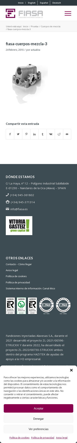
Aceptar (38, 408)
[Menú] (66, 13)
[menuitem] (21, 3)
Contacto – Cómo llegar (19, 264)
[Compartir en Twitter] (18, 134)
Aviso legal (61, 437)
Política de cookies (19, 437)
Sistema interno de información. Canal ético (30, 288)
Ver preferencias (39, 429)
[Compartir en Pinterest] (26, 134)
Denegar (38, 418)
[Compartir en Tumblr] (43, 134)
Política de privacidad (42, 437)
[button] (71, 370)
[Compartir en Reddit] (59, 134)
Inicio (21, 2)
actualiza (35, 49)
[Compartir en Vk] (51, 134)
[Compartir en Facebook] (10, 134)
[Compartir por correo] (67, 134)
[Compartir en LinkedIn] (34, 134)
